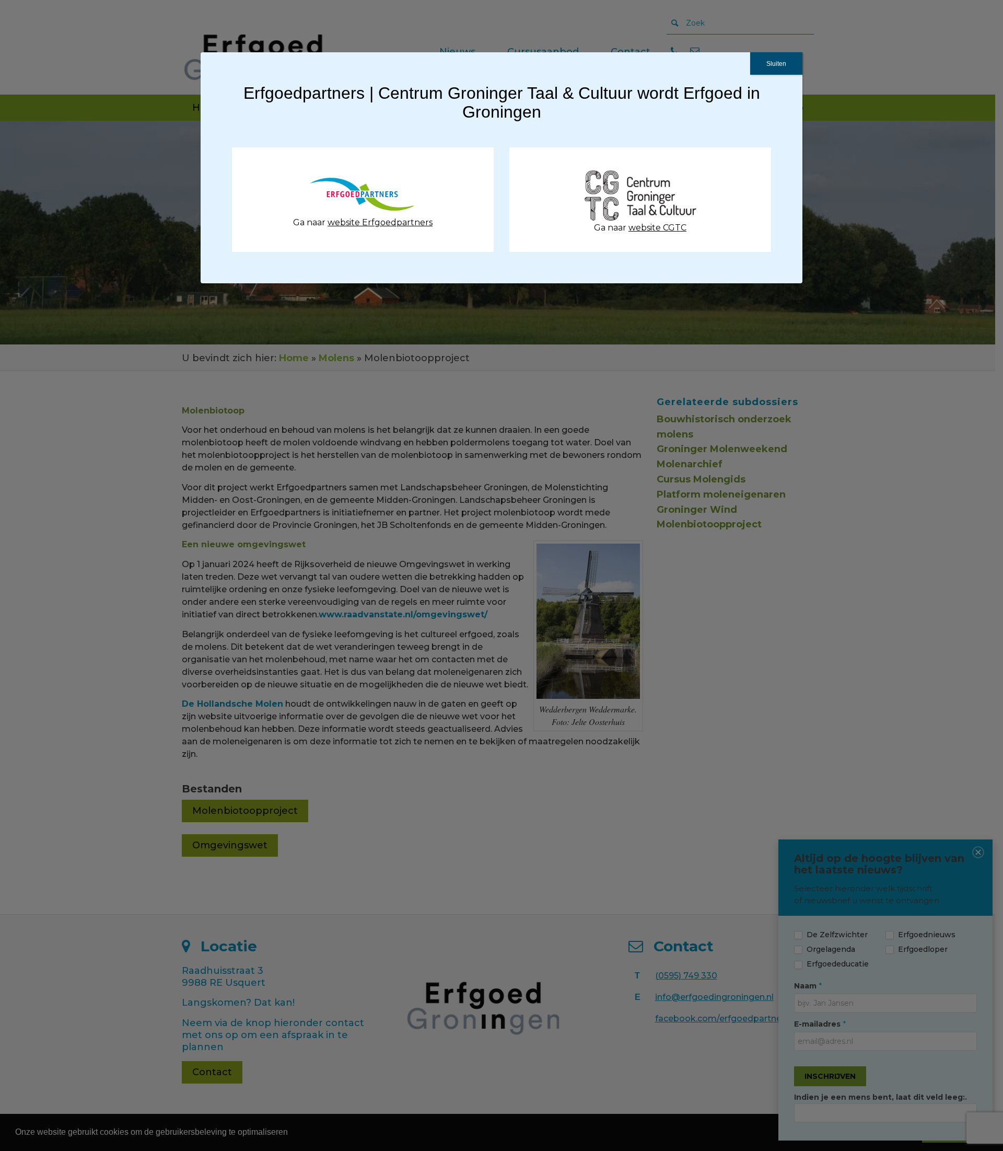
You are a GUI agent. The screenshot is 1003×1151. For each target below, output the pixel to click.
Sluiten (776, 63)
